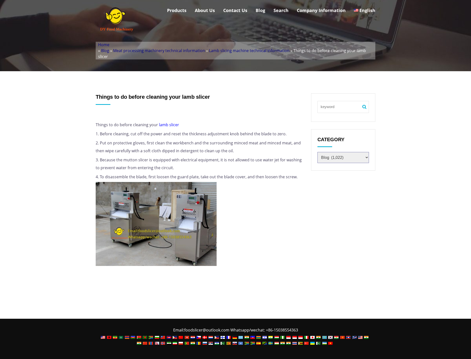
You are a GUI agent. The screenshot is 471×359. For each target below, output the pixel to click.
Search (281, 10)
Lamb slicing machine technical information (249, 50)
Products (176, 10)
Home (103, 44)
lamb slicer (168, 124)
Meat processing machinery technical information (159, 50)
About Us (205, 10)
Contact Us (235, 10)
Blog (260, 10)
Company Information (321, 10)
